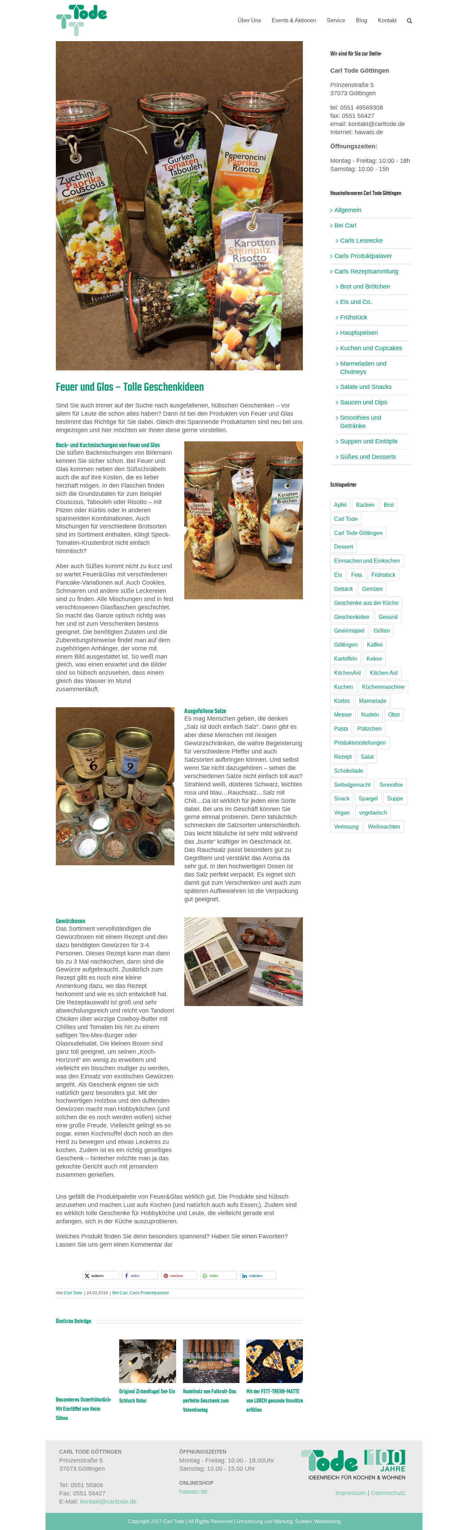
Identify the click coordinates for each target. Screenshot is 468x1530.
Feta (356, 575)
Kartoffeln (345, 659)
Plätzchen (369, 728)
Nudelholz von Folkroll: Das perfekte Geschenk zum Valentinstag (209, 1400)
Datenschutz (388, 1493)
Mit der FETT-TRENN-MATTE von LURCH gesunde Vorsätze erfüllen (274, 1400)
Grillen (382, 630)
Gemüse (372, 589)
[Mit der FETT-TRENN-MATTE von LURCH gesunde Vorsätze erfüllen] (274, 1342)
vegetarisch (373, 812)
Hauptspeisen (359, 332)
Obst (393, 714)
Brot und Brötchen (365, 286)
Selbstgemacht (352, 785)
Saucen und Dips (363, 402)
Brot (389, 505)
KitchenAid (347, 673)
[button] (409, 20)
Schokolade (348, 771)
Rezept (343, 757)
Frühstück (353, 317)
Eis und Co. (356, 301)
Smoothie (391, 785)
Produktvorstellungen (360, 742)
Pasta (341, 728)
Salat (367, 757)
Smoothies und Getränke (360, 421)
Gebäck (343, 589)
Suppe (395, 798)
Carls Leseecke (361, 240)
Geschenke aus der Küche (366, 603)
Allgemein (347, 210)
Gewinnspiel (349, 630)
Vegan (342, 812)
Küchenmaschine (383, 687)
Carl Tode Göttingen (358, 533)
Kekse (374, 659)
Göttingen (346, 644)
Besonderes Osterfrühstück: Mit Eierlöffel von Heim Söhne (83, 1409)
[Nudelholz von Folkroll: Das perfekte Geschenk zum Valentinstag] (211, 1342)
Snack (341, 798)
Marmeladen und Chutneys (363, 367)
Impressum (350, 1493)
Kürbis (342, 701)
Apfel (340, 505)
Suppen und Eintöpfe (369, 441)
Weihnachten (384, 826)
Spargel (368, 798)
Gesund (388, 617)
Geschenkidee (351, 617)
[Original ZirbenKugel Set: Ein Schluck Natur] (147, 1342)
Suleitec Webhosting (318, 1521)
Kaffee (375, 644)
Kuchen (343, 687)
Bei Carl (119, 1292)
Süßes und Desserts (368, 456)
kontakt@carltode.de (108, 1501)
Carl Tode (73, 1292)
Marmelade (372, 701)
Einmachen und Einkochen (367, 561)
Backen (365, 505)
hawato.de (193, 1491)
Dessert (343, 546)
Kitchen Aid (384, 673)
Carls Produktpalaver (149, 1292)
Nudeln (370, 714)
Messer (343, 714)
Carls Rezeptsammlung (366, 271)
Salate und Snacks (366, 386)
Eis (338, 575)
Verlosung (346, 826)
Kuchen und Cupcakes (371, 348)
